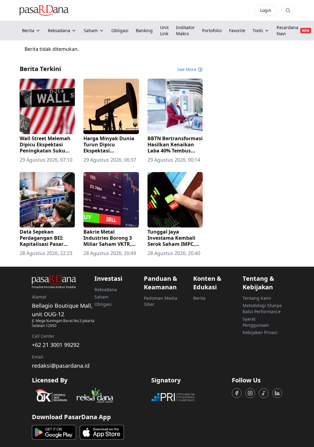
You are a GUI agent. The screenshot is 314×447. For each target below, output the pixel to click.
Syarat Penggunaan (256, 322)
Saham (91, 30)
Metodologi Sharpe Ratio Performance (262, 308)
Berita (28, 30)
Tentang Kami (257, 298)
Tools (258, 30)
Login (265, 10)
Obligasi (103, 304)
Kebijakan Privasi (260, 332)
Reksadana (59, 30)
